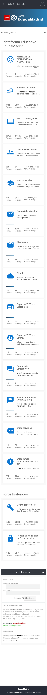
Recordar (18, 598)
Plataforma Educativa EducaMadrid (19, 44)
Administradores (19, 623)
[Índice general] (23, 18)
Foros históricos (15, 494)
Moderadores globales (12, 626)
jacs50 (14, 640)
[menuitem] (11, 4)
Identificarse (8, 580)
